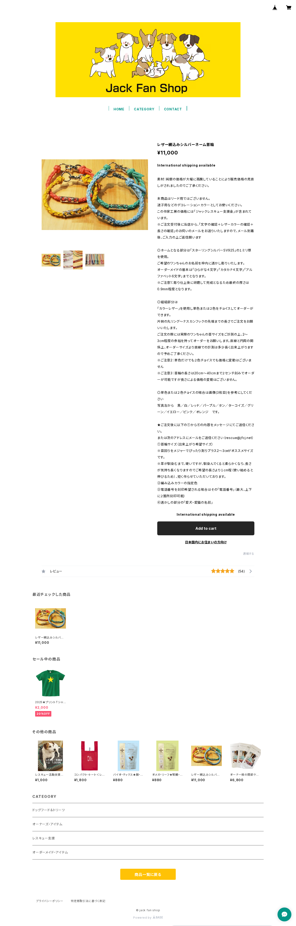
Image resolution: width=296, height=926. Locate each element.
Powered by (143, 917)
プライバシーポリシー (49, 901)
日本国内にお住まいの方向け (206, 542)
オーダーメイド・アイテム (50, 852)
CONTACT (173, 109)
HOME (119, 109)
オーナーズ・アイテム (47, 824)
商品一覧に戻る (148, 874)
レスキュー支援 (43, 838)
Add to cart (205, 528)
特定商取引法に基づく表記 (88, 901)
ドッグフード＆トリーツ (48, 810)
